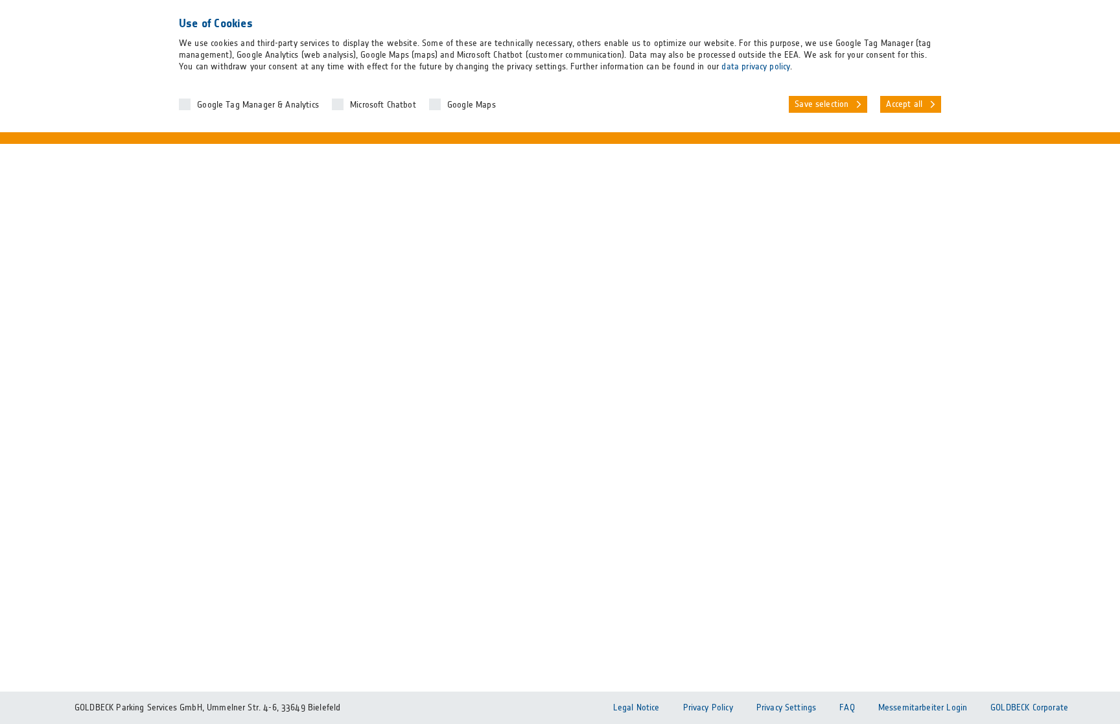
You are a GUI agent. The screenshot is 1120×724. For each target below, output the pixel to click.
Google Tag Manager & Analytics (258, 105)
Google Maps (471, 105)
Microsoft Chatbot (383, 105)
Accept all (904, 104)
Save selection (821, 104)
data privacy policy (755, 66)
